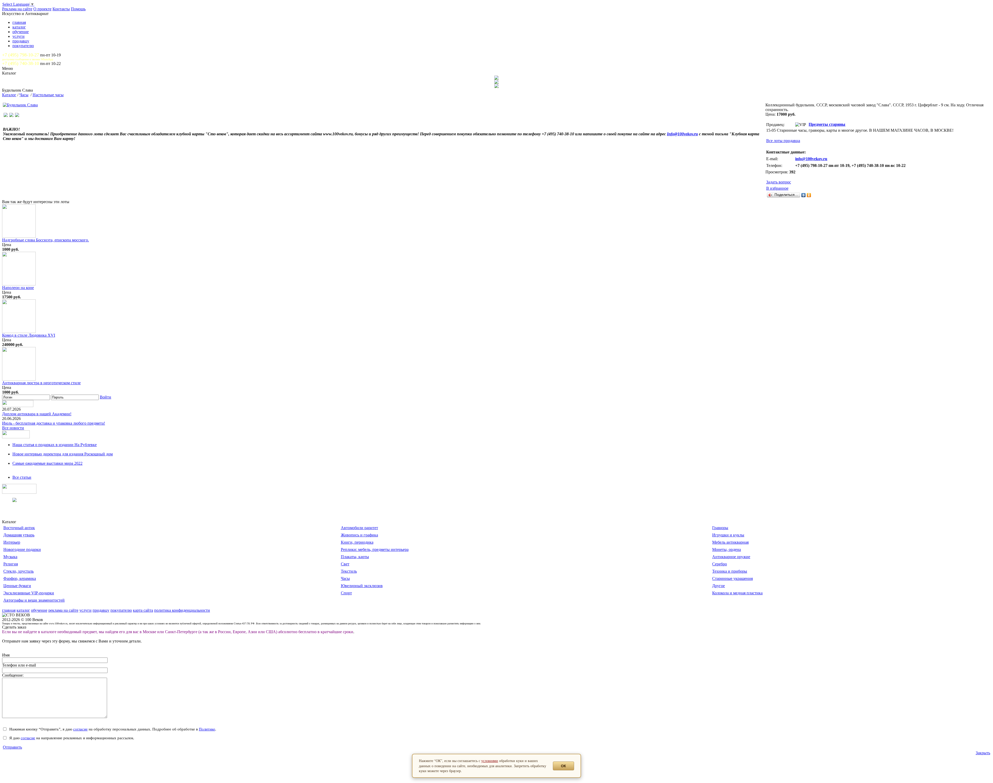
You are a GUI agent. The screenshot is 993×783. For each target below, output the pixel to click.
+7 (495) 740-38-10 (20, 63)
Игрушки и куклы (728, 535)
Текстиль (349, 571)
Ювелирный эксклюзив (362, 585)
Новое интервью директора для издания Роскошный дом (62, 454)
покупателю (23, 45)
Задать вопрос (778, 182)
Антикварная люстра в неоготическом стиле (41, 383)
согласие (80, 729)
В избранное (777, 188)
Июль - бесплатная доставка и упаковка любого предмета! (53, 423)
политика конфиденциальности (182, 610)
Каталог (9, 95)
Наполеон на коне (18, 287)
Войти (105, 397)
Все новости (13, 428)
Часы (23, 95)
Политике (207, 729)
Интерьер (11, 542)
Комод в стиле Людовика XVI (28, 335)
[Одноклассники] (809, 195)
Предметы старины (827, 124)
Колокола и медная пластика (737, 593)
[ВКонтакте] (803, 195)
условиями (489, 760)
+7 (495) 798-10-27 (20, 54)
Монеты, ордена (726, 549)
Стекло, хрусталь (18, 571)
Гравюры (720, 528)
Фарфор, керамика (19, 578)
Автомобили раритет (359, 528)
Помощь (78, 9)
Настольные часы (48, 95)
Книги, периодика (357, 542)
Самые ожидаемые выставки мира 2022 (47, 463)
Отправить (12, 747)
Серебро (719, 564)
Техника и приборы (729, 571)
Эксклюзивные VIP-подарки (28, 593)
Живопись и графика (359, 535)
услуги (18, 36)
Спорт (346, 593)
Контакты (61, 9)
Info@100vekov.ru (682, 134)
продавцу (20, 41)
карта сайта (143, 610)
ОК (563, 766)
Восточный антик (19, 528)
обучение (20, 31)
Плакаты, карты (355, 557)
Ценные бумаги (17, 585)
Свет (345, 564)
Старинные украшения (732, 578)
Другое (718, 585)
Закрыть (983, 753)
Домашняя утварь (18, 535)
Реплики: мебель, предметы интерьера (375, 549)
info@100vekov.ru (811, 159)
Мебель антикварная (730, 542)
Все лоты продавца (783, 140)
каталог (19, 27)
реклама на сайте (63, 610)
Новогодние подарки (22, 549)
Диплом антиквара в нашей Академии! (36, 414)
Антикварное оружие (731, 557)
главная (19, 22)
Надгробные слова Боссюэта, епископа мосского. (45, 240)
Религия (10, 564)
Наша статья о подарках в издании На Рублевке (54, 444)
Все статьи (21, 477)
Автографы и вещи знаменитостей (34, 600)
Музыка (10, 557)
